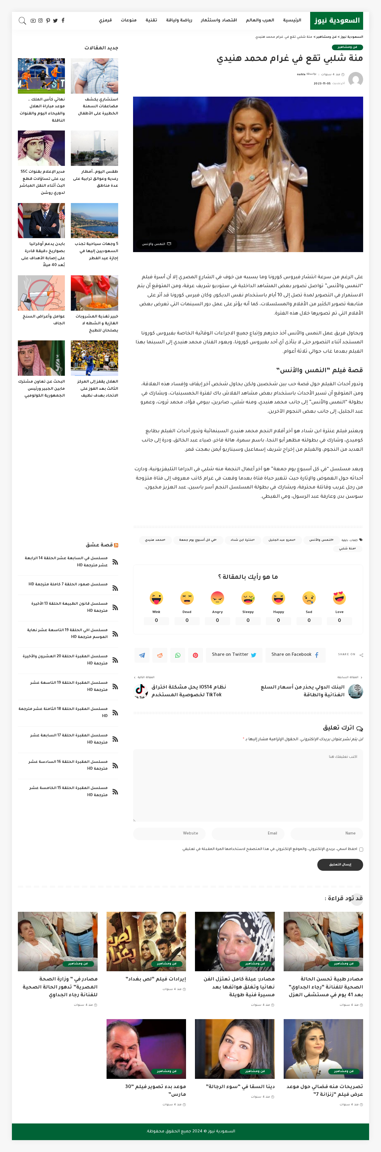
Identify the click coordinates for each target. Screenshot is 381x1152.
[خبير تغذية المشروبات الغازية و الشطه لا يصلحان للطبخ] (94, 293)
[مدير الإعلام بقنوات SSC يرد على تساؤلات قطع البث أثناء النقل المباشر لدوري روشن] (41, 148)
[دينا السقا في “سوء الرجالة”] (235, 1049)
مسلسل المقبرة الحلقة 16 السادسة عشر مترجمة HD (68, 765)
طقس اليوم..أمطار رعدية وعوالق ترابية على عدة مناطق (95, 179)
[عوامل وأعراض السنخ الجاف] (41, 293)
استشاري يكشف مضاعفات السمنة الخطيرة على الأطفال (98, 107)
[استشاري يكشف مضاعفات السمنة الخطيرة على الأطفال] (94, 76)
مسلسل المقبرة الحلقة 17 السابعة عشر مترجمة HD (69, 739)
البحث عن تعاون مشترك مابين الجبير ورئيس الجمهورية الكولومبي (41, 389)
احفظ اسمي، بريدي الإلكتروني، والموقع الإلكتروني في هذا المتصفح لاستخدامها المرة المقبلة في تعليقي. (269, 849)
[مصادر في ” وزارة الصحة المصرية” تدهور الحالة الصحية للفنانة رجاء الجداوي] (58, 942)
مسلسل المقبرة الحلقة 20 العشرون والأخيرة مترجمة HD (65, 660)
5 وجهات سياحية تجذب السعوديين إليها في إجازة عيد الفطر (96, 251)
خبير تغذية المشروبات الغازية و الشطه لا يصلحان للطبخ (97, 324)
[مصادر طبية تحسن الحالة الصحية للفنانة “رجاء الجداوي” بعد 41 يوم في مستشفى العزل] (323, 942)
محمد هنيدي (154, 540)
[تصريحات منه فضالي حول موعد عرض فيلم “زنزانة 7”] (323, 1049)
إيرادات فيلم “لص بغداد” (155, 979)
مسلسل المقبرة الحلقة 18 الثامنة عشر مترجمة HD (63, 713)
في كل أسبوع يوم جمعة (197, 540)
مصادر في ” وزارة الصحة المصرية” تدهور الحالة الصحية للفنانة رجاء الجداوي (60, 987)
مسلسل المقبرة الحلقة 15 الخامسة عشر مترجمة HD (68, 792)
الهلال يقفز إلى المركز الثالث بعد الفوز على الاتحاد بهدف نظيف (97, 389)
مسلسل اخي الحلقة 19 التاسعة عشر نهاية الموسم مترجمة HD (67, 634)
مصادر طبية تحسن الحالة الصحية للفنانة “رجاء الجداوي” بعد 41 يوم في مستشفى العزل (325, 987)
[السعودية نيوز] (336, 21)
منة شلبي (346, 549)
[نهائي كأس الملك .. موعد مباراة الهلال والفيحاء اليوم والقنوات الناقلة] (41, 76)
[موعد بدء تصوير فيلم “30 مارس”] (146, 1049)
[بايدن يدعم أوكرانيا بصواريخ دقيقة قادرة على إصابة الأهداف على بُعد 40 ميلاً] (41, 220)
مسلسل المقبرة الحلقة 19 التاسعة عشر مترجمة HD (69, 686)
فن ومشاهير (347, 47)
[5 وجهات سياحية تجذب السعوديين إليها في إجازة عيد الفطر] (94, 220)
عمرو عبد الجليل (281, 540)
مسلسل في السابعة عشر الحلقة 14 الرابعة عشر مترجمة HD (66, 562)
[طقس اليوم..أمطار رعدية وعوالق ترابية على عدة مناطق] (94, 148)
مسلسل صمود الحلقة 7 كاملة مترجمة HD (68, 585)
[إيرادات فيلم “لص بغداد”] (146, 942)
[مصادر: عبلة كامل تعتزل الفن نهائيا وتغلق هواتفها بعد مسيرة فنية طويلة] (235, 942)
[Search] (22, 21)
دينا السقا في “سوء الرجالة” (240, 1087)
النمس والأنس (320, 540)
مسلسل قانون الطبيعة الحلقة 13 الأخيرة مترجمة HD (69, 607)
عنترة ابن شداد (242, 540)
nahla (301, 74)
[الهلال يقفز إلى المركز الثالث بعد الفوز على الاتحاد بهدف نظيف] (94, 358)
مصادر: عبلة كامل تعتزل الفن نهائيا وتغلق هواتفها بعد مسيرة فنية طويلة (239, 987)
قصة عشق (99, 545)
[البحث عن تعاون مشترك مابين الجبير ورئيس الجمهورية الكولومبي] (41, 358)
